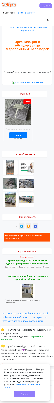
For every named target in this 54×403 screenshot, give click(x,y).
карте (32, 321)
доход (16, 321)
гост (18, 313)
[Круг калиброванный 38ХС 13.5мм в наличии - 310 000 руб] (10, 167)
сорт (39, 313)
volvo (5, 317)
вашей (26, 313)
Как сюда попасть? (27, 257)
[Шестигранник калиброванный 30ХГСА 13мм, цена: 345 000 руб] (10, 199)
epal (45, 313)
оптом (6, 313)
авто (27, 317)
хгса (4, 321)
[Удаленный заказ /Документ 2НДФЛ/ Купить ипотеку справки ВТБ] (26, 167)
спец (33, 317)
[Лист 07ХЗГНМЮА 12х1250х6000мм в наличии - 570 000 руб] (26, 199)
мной (39, 321)
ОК (28, 226)
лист (13, 313)
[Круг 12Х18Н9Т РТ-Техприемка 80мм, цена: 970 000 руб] (10, 183)
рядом (25, 321)
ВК (35, 226)
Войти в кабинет (26, 12)
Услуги (10, 27)
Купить (18, 135)
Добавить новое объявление (29, 82)
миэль (13, 317)
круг (39, 317)
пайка (20, 317)
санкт (33, 313)
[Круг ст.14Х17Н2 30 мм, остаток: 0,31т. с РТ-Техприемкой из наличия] (26, 183)
